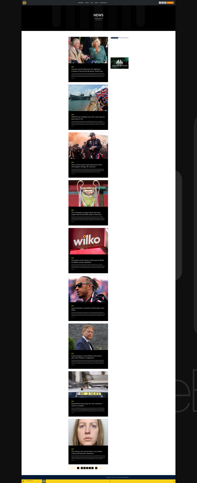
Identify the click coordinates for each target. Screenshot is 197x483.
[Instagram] (160, 3)
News (72, 66)
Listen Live (170, 2)
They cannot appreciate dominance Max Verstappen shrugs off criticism (86, 166)
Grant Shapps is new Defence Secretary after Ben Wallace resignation (86, 357)
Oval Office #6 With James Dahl (117, 40)
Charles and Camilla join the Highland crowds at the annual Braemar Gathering (87, 70)
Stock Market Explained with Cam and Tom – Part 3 (120, 46)
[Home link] (24, 2)
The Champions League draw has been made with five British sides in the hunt (86, 213)
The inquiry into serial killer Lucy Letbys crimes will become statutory (86, 452)
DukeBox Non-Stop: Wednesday (120, 65)
